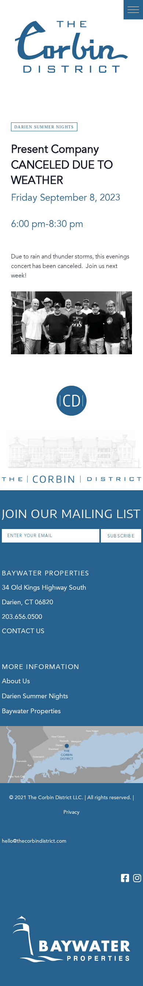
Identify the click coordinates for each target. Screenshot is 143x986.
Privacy (71, 812)
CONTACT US (23, 631)
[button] (133, 9)
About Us (16, 681)
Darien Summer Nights (35, 696)
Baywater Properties (31, 711)
